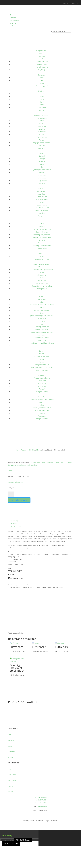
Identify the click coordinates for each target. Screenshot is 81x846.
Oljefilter (42, 321)
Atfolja (42, 359)
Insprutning (42, 126)
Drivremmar (42, 299)
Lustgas (42, 134)
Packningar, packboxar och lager (42, 332)
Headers (42, 59)
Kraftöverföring (42, 175)
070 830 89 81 (42, 806)
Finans (10, 786)
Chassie (41, 153)
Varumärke (13, 524)
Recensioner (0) (15, 526)
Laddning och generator (41, 235)
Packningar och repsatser (42, 408)
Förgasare (41, 124)
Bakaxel (42, 156)
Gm (42, 80)
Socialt (10, 792)
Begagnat (41, 75)
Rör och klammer (42, 67)
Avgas (41, 53)
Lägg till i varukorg (19, 500)
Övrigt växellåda (42, 419)
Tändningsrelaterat (42, 210)
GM (65, 463)
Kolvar (42, 313)
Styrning (42, 183)
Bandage (42, 56)
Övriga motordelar (41, 329)
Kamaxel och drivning (42, 310)
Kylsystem (41, 216)
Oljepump (41, 324)
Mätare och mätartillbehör (42, 237)
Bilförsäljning (14, 20)
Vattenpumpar (42, 289)
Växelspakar (42, 416)
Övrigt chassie (42, 181)
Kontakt (11, 757)
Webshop (13, 23)
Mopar (42, 83)
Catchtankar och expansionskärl (42, 270)
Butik (10, 746)
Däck (42, 164)
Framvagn (41, 172)
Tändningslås (42, 248)
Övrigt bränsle (42, 137)
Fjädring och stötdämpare (42, 170)
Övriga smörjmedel (42, 365)
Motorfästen (42, 318)
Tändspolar (42, 386)
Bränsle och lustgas (41, 115)
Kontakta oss (14, 26)
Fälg (41, 167)
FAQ (9, 769)
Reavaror (41, 354)
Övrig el (42, 240)
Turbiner (42, 413)
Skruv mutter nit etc (42, 208)
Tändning (41, 375)
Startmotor (42, 243)
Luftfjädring (42, 178)
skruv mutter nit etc (42, 259)
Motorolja (42, 362)
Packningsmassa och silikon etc (42, 367)
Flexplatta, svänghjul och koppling (42, 400)
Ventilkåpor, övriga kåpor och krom (42, 343)
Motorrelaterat (42, 205)
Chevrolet (42, 99)
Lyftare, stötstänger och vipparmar (42, 316)
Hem (11, 15)
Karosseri (41, 253)
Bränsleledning (42, 118)
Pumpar (42, 140)
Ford (42, 78)
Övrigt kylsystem (42, 283)
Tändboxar (42, 381)
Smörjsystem (42, 335)
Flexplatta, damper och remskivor (42, 305)
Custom (41, 188)
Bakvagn (42, 159)
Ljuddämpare (42, 64)
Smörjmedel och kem (41, 356)
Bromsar (42, 161)
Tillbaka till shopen (23, 840)
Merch (41, 294)
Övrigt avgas (42, 70)
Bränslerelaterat (42, 199)
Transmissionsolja (42, 370)
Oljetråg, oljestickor (42, 327)
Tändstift (42, 389)
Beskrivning (14, 521)
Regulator (41, 145)
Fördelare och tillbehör (42, 378)
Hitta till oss (12, 775)
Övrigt (41, 351)
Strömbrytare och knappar (42, 246)
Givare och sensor (42, 232)
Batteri (42, 224)
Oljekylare (41, 405)
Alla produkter (41, 51)
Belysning (41, 226)
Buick (42, 94)
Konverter (41, 402)
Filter (42, 121)
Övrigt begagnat (42, 86)
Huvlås (42, 202)
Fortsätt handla (11, 843)
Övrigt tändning (42, 392)
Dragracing (41, 191)
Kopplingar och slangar (41, 264)
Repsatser (41, 148)
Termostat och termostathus (42, 286)
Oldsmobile (42, 107)
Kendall (11, 471)
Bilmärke (41, 91)
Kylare (42, 278)
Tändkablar (42, 383)
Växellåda (42, 213)
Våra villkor (12, 780)
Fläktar (42, 272)
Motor (41, 297)
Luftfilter (42, 129)
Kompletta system (42, 62)
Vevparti (42, 346)
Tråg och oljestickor (42, 410)
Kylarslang (42, 281)
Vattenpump (42, 340)
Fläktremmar (41, 275)
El (41, 221)
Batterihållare (42, 197)
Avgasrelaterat (42, 194)
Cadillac (42, 96)
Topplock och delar (42, 338)
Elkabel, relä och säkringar (42, 229)
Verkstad (13, 18)
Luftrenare (42, 132)
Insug (42, 308)
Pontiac (42, 110)
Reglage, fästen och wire (42, 143)
